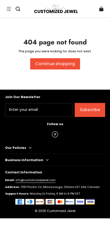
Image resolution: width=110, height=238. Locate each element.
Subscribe (90, 110)
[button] (8, 9)
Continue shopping (55, 64)
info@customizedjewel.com (36, 180)
